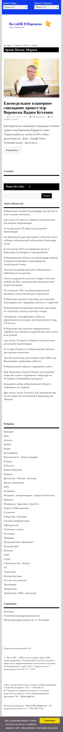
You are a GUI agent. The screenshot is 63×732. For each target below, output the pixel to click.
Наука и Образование (16, 508)
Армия (7, 444)
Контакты (9, 611)
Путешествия (11, 546)
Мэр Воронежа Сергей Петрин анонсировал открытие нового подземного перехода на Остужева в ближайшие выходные (29, 375)
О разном (9, 512)
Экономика (10, 584)
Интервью (9, 491)
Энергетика (10, 589)
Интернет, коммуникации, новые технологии (29, 495)
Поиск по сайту (15, 186)
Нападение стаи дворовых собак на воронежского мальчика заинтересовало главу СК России (30, 320)
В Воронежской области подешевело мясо (28, 366)
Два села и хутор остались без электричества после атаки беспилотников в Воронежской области (30, 396)
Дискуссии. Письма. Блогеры (20, 478)
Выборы (8, 474)
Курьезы (8, 499)
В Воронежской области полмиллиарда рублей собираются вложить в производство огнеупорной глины (31, 261)
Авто (6, 436)
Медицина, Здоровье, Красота (21, 504)
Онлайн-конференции (16, 521)
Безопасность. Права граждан (21, 457)
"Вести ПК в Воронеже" (36, 705)
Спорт (7, 559)
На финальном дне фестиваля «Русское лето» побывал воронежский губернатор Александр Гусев (31, 240)
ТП (5, 567)
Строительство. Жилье (17, 563)
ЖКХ (6, 487)
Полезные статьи (13, 529)
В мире (8, 461)
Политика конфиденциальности (22, 615)
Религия (8, 550)
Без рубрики (11, 453)
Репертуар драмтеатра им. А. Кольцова (26, 620)
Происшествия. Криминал (18, 542)
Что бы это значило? (15, 580)
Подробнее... (12, 150)
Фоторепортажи (13, 576)
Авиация (8, 431)
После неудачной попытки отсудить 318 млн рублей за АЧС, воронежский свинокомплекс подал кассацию (29, 281)
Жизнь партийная (14, 482)
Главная (17, 45)
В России (9, 465)
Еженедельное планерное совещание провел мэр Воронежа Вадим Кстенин (28, 108)
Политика (9, 533)
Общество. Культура (15, 516)
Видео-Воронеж (13, 470)
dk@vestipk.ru (27, 696)
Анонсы (8, 440)
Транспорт (10, 572)
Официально (38, 117)
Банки (7, 448)
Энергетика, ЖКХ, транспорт (20, 593)
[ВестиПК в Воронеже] (31, 31)
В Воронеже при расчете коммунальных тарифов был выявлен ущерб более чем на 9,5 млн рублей (31, 332)
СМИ (6, 555)
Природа (9, 538)
